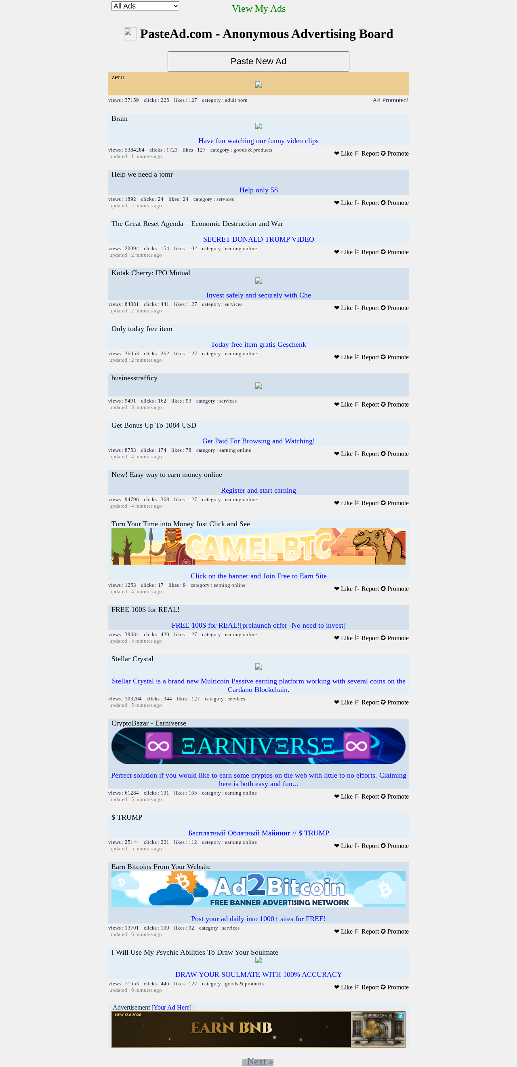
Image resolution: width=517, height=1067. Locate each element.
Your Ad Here (171, 1007)
